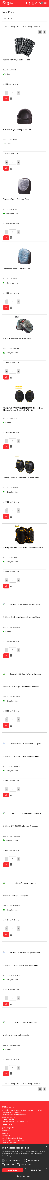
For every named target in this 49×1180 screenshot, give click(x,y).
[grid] (40, 32)
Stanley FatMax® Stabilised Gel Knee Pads (21, 477)
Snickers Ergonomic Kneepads (16, 1035)
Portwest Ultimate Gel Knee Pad (16, 268)
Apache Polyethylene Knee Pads (16, 60)
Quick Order (6, 1130)
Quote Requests (8, 1128)
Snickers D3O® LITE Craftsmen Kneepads (21, 756)
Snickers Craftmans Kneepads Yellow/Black (21, 617)
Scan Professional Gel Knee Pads (17, 338)
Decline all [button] (36, 1170)
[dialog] (24, 1162)
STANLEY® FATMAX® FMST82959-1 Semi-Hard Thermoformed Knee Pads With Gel (23, 409)
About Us (5, 1133)
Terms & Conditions (9, 1142)
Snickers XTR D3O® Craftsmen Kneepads (20, 826)
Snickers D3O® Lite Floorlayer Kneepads (20, 965)
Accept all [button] (12, 1170)
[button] (24, 1176)
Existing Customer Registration (13, 1140)
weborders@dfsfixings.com (16, 1115)
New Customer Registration (12, 1138)
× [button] (46, 1147)
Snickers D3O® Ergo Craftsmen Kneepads (21, 686)
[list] (44, 32)
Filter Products (9, 19)
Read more (15, 1156)
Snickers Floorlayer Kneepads (15, 895)
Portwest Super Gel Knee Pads (16, 199)
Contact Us (6, 1136)
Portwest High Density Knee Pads (17, 129)
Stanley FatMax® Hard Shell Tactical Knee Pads (23, 547)
